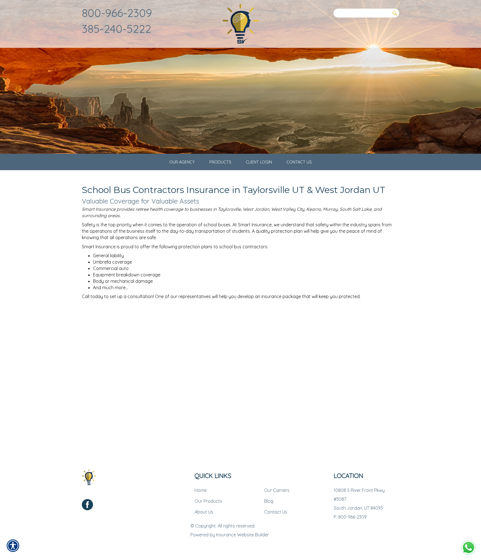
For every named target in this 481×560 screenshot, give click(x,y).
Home (201, 490)
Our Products (208, 501)
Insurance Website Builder (242, 534)
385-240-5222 (116, 29)
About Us (204, 512)
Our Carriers (276, 490)
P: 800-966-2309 (350, 517)
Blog (268, 501)
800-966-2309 (117, 13)
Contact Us (275, 512)
